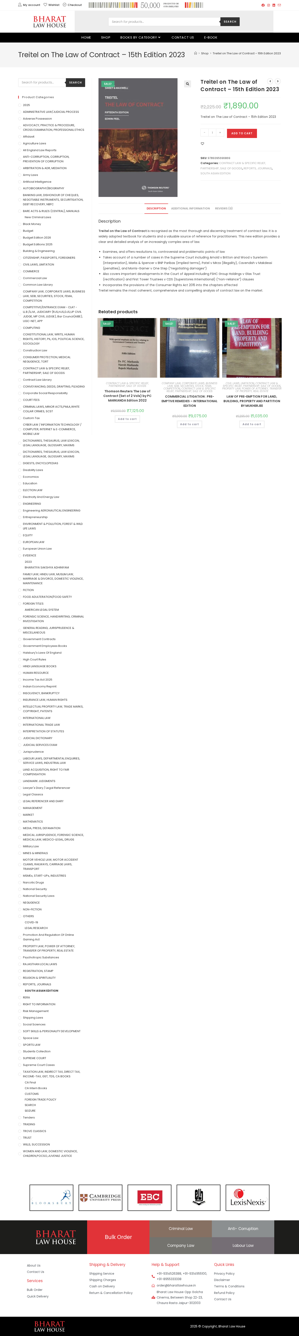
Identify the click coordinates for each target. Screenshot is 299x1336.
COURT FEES (31, 400)
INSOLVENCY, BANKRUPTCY (41, 693)
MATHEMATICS (33, 821)
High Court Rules (34, 659)
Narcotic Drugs (33, 882)
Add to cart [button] (127, 419)
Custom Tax (31, 418)
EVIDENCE (29, 555)
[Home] (195, 53)
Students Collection (37, 1051)
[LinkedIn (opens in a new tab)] (273, 5)
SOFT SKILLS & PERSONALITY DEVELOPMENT (52, 1031)
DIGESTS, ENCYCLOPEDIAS (40, 463)
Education (30, 483)
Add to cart (242, 133)
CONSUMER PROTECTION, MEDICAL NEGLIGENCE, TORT (46, 359)
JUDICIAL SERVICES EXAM (40, 745)
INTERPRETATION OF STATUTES (43, 731)
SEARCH (30, 1105)
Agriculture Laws (34, 143)
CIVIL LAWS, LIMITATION (240, 383)
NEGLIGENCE (31, 903)
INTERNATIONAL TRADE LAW (41, 725)
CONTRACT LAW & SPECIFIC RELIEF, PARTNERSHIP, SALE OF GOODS (127, 384)
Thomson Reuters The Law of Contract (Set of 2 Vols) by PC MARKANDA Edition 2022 (127, 396)
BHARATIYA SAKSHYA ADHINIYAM (47, 567)
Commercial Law (35, 278)
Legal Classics (33, 794)
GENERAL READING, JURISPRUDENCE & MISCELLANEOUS (48, 630)
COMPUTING (31, 328)
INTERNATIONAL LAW (37, 718)
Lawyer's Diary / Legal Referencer (46, 788)
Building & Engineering (39, 251)
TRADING (29, 1124)
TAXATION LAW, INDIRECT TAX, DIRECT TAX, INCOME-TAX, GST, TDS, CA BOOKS (51, 1074)
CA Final (30, 1082)
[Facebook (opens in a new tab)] (263, 5)
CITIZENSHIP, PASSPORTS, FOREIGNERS (49, 258)
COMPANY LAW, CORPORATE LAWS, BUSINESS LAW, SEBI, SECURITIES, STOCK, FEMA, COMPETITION (189, 385)
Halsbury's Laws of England (42, 653)
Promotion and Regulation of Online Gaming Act (48, 937)
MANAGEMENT (32, 808)
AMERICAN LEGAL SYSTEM (42, 610)
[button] (187, 83)
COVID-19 (31, 922)
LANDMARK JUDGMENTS (39, 781)
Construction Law (35, 350)
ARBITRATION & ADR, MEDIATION (45, 168)
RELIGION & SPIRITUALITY (39, 978)
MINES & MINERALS (35, 853)
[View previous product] (270, 81)
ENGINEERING (32, 504)
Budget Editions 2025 (38, 244)
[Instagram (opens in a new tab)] (268, 5)
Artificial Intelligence (37, 182)
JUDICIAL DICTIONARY (37, 738)
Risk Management (36, 1011)
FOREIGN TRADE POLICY (40, 1099)
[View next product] (278, 81)
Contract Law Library (37, 380)
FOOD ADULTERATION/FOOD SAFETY (47, 597)
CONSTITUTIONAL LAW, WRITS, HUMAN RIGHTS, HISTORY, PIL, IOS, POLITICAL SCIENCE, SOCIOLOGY (53, 339)
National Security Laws (39, 896)
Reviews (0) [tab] (224, 208)
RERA (26, 997)
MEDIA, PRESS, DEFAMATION (41, 828)
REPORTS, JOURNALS (258, 168)
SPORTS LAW (31, 1045)
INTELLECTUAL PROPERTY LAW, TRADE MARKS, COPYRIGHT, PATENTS (53, 708)
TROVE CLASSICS (34, 1131)
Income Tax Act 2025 (37, 680)
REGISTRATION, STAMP (38, 971)
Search (230, 21)
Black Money (32, 224)
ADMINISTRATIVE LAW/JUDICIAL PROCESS (51, 112)
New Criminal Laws (38, 217)
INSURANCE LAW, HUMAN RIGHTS (45, 700)
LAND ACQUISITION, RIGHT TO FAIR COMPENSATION (46, 772)
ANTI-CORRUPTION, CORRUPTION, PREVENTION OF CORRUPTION (46, 159)
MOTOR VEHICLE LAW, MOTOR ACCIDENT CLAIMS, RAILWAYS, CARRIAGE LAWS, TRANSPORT (50, 864)
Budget (28, 231)
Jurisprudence (33, 752)
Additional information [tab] (190, 208)
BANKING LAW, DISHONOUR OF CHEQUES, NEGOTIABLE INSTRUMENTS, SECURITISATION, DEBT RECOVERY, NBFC (53, 199)
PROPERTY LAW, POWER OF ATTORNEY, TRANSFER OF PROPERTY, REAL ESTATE (251, 390)
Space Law (31, 1038)
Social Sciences (34, 1024)
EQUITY (28, 535)
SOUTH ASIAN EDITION (215, 173)
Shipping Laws (33, 1018)
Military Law (31, 846)
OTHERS (28, 916)
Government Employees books (45, 646)
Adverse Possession (37, 119)
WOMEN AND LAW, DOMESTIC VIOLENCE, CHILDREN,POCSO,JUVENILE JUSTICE (50, 1153)
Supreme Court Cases (39, 1065)
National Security (35, 889)
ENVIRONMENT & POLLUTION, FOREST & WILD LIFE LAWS (53, 526)
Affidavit (28, 136)
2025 (26, 105)
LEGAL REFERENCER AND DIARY (43, 801)
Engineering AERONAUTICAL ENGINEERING (51, 510)
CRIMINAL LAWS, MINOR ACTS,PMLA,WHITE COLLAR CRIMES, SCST (51, 409)
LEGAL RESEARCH (36, 928)
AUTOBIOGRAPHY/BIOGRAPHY (43, 188)
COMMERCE (31, 271)
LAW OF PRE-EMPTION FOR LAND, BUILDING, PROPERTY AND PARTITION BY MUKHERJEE (251, 401)
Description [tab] (156, 208)
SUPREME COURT (34, 1058)
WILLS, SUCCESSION (36, 1144)
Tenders (29, 1117)
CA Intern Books (36, 1088)
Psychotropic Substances (41, 957)
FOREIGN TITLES (33, 604)
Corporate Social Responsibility (45, 393)
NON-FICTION (32, 909)
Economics (31, 477)
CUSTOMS (32, 1094)
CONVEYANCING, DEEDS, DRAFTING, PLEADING (54, 386)
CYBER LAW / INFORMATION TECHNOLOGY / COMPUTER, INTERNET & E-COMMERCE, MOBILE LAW (52, 429)
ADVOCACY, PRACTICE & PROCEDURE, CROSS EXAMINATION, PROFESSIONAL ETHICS (53, 127)
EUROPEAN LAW (33, 542)
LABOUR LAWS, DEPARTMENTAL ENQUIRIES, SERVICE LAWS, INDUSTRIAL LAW (51, 760)
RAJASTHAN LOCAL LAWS (40, 964)
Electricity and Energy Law (41, 497)
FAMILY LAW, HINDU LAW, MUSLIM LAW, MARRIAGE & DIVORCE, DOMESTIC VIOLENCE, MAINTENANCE (53, 579)
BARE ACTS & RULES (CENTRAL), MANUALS (51, 211)
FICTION (28, 590)
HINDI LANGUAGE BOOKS (39, 666)
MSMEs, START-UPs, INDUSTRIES (44, 876)
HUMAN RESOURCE (36, 673)
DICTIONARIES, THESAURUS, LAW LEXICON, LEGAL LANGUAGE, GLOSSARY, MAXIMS (51, 443)
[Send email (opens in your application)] (278, 5)
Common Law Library (38, 285)
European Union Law (37, 549)
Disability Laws (33, 470)
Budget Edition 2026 (37, 237)
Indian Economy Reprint (39, 686)
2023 (28, 562)
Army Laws (30, 175)
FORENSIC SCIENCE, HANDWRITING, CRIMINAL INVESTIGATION (53, 618)
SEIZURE (30, 1111)
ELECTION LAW (32, 490)
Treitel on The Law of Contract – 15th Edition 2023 (247, 53)
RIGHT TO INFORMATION (39, 1004)
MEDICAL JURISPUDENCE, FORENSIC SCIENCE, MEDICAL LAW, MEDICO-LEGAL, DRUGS (53, 837)
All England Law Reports (39, 150)
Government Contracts (39, 639)
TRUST (27, 1138)
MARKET (28, 815)
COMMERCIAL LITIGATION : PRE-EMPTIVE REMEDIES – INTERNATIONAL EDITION (190, 401)
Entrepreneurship (35, 517)
